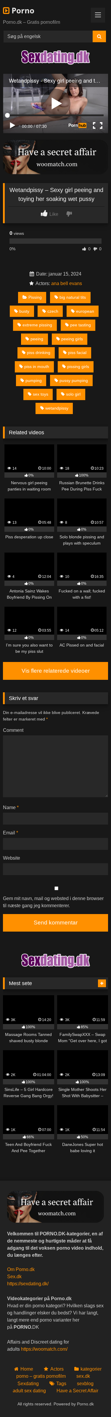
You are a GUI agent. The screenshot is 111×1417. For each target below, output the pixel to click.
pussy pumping (73, 380)
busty (24, 311)
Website (11, 858)
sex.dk (83, 1376)
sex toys (40, 394)
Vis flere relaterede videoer (56, 671)
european (85, 311)
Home (26, 1369)
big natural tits (72, 297)
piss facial (77, 352)
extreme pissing (37, 325)
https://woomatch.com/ (44, 1349)
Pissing (35, 297)
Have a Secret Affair (77, 1390)
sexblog (85, 1383)
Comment (13, 730)
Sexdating (28, 1383)
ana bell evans (66, 283)
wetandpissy (56, 408)
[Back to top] (92, 1399)
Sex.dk (14, 1276)
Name (11, 807)
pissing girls (78, 366)
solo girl (73, 394)
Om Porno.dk (21, 1269)
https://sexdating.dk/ (28, 1283)
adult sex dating (29, 1390)
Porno (21, 10)
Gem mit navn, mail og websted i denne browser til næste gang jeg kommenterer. (53, 902)
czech (52, 311)
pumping (33, 380)
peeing (36, 338)
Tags (61, 1383)
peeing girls (72, 338)
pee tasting (80, 325)
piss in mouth (36, 366)
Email (10, 832)
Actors (56, 1369)
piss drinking (38, 352)
